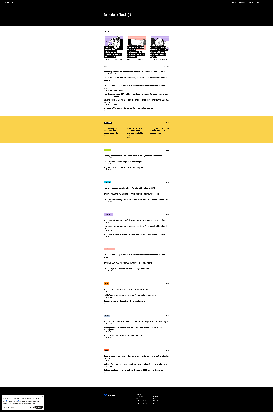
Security (116, 96)
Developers (242, 2)
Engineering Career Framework (161, 402)
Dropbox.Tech (8, 2)
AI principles (139, 402)
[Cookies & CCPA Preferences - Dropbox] (23, 402)
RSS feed (155, 400)
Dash (257, 2)
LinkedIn (155, 396)
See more (166, 66)
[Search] (269, 2)
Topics (232, 2)
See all (167, 122)
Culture (116, 104)
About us (138, 394)
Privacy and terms (141, 400)
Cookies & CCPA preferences (143, 403)
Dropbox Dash (139, 396)
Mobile (106, 283)
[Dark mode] (265, 3)
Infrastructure (118, 59)
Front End (107, 182)
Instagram (155, 398)
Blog (154, 403)
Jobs (249, 2)
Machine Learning (141, 59)
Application (108, 150)
